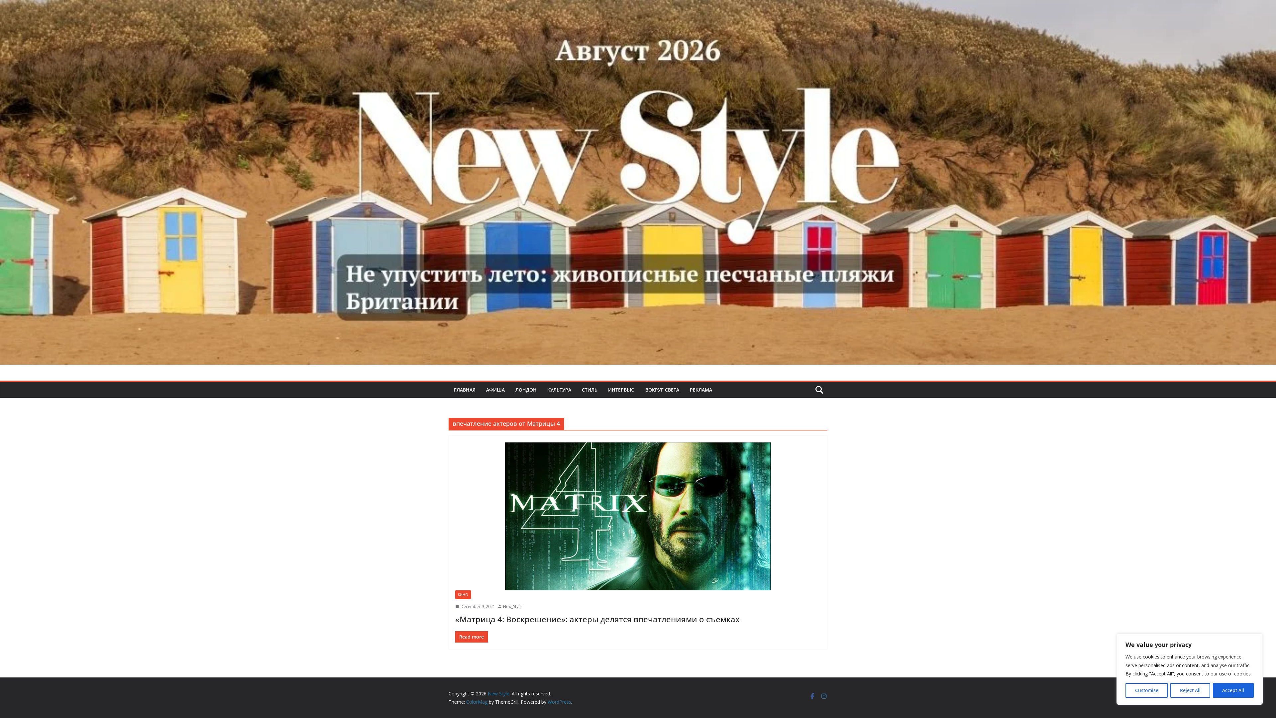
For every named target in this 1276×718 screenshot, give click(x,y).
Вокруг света (662, 390)
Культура (559, 390)
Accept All (1233, 690)
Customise (1146, 690)
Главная (465, 390)
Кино (463, 594)
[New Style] (638, 7)
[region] (1189, 669)
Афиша (495, 390)
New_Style (512, 606)
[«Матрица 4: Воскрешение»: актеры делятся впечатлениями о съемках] (638, 516)
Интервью (621, 390)
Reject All (1190, 690)
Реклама (701, 390)
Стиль (589, 390)
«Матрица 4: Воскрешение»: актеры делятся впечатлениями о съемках (597, 619)
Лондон (526, 390)
